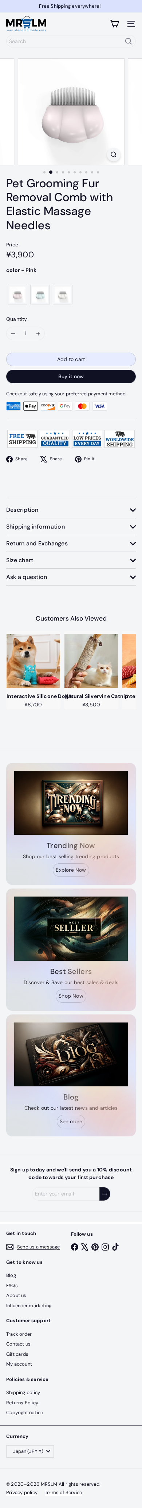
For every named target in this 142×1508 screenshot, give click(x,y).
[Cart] (114, 23)
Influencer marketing (28, 1305)
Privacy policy (22, 1492)
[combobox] (71, 41)
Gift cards (17, 1354)
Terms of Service (63, 1492)
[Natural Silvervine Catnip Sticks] (91, 661)
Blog (11, 1275)
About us (16, 1295)
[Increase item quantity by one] (38, 333)
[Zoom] (113, 154)
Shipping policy (23, 1392)
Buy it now (71, 376)
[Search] (128, 41)
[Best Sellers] (71, 929)
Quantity (16, 319)
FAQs (12, 1285)
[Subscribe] (104, 1194)
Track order (19, 1334)
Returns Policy (22, 1403)
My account (19, 1364)
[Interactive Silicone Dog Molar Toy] (33, 661)
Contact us (18, 1344)
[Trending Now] (71, 803)
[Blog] (71, 1054)
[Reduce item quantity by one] (13, 333)
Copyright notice (24, 1412)
